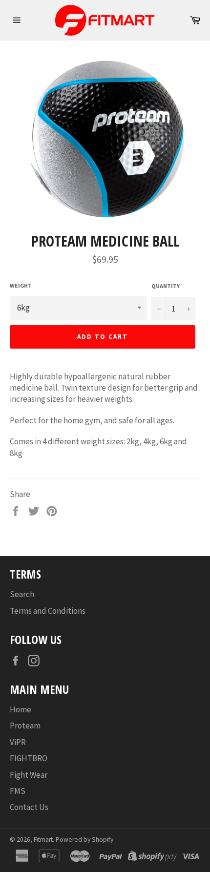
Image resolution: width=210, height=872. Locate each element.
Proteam (25, 725)
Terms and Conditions (47, 610)
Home (20, 709)
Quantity (165, 286)
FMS (17, 791)
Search (22, 594)
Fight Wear (28, 774)
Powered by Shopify (84, 839)
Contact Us (29, 807)
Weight (21, 285)
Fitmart (43, 839)
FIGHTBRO (28, 758)
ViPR (18, 742)
